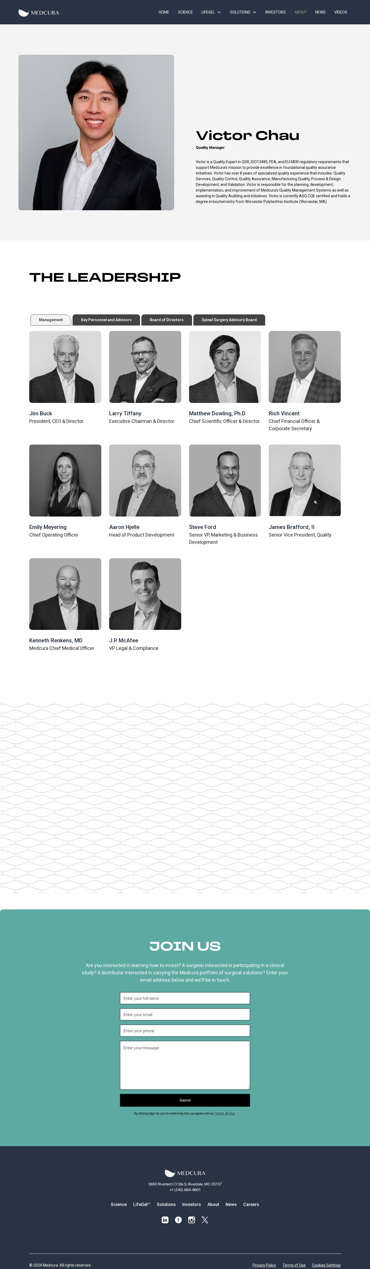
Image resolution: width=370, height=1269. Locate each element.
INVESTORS (275, 12)
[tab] (51, 320)
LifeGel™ (141, 1204)
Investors (191, 1204)
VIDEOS (340, 12)
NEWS (320, 12)
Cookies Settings (326, 1265)
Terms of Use (225, 1113)
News (231, 1204)
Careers (251, 1204)
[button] (211, 12)
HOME (164, 12)
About (213, 1204)
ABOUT (300, 12)
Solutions (166, 1204)
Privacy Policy (264, 1265)
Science (119, 1204)
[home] (38, 12)
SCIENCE (185, 12)
